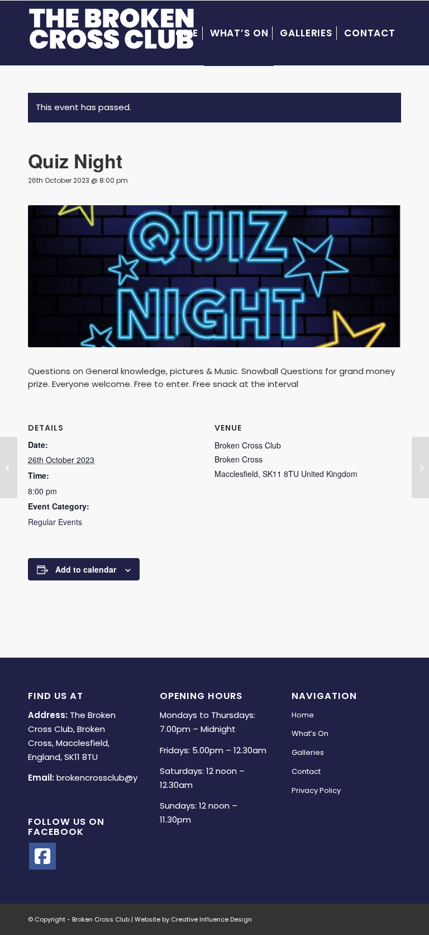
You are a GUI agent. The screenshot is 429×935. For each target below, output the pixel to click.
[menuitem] (183, 33)
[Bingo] (8, 467)
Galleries (308, 752)
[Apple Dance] (420, 467)
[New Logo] (112, 33)
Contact (306, 771)
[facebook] (42, 856)
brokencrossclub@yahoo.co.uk (119, 777)
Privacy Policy (316, 790)
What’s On (310, 733)
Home (303, 715)
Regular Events (55, 521)
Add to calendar (85, 569)
